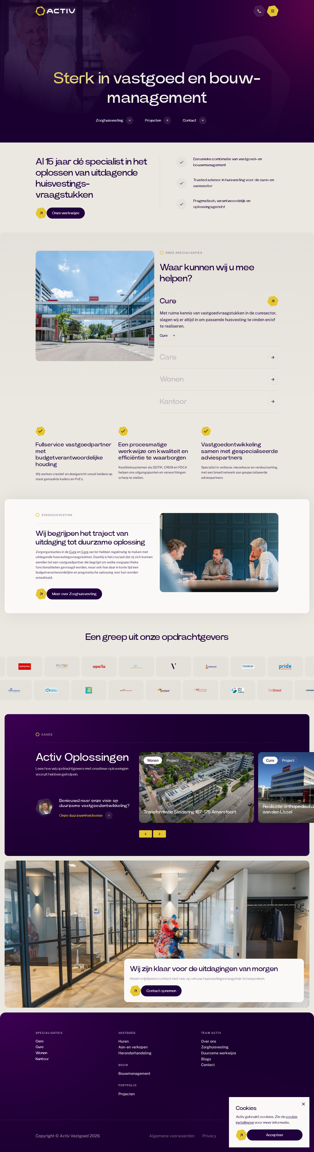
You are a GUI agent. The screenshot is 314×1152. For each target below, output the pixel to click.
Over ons (208, 1041)
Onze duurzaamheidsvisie (81, 815)
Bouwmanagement (134, 1073)
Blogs (206, 1059)
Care (168, 357)
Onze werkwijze (65, 213)
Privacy (209, 1135)
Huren (123, 1041)
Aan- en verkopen (133, 1047)
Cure (168, 301)
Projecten (153, 120)
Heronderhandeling (134, 1053)
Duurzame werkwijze (218, 1053)
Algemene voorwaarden (171, 1135)
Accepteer (275, 1135)
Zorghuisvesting (109, 120)
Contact (189, 120)
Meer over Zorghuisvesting (74, 594)
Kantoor (173, 401)
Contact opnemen (161, 991)
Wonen (172, 379)
